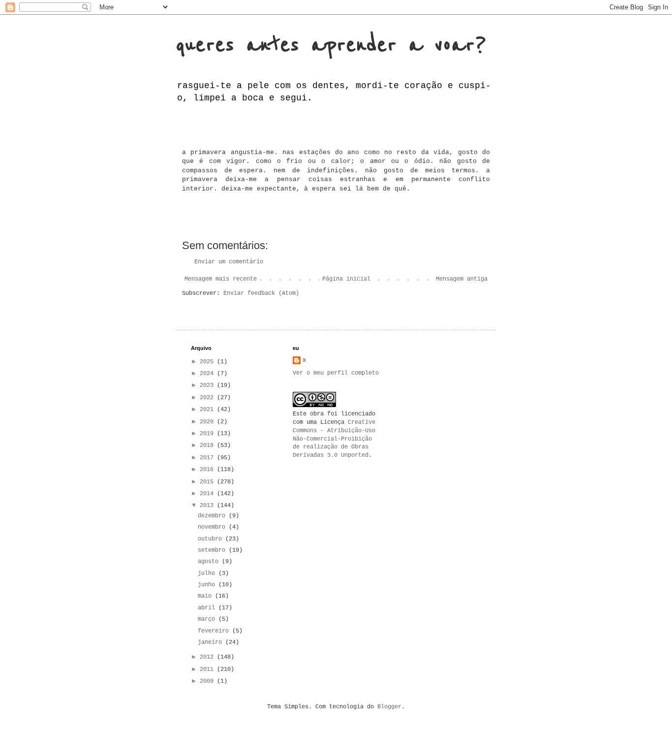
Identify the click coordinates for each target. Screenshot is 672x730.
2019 (208, 433)
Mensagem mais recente (220, 279)
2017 (208, 457)
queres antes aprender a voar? (331, 45)
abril (208, 607)
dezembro (213, 515)
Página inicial (346, 279)
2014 (208, 493)
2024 (208, 373)
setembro (213, 550)
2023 (208, 385)
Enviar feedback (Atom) (261, 293)
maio (206, 596)
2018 (208, 445)
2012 (208, 657)
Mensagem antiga (462, 279)
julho (208, 573)
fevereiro (215, 631)
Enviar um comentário (228, 261)
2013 (208, 505)
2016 (208, 469)
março (208, 619)
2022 (208, 397)
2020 (208, 421)
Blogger (389, 706)
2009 (208, 681)
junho (208, 584)
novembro (213, 527)
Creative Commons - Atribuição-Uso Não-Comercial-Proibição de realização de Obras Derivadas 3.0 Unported (334, 439)
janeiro (211, 642)
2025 (208, 361)
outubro (211, 539)
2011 (208, 669)
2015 (208, 481)
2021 (208, 409)
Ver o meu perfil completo (336, 373)
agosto (210, 561)
